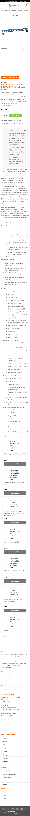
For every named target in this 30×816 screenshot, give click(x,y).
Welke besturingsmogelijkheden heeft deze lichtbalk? (15, 269)
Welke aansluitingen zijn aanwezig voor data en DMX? (16, 283)
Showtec (5, 738)
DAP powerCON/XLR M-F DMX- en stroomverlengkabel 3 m (14, 600)
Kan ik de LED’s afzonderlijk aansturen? (14, 264)
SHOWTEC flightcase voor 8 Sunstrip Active (14, 629)
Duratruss (6, 758)
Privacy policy (7, 777)
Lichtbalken (26, 10)
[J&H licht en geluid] (14, 5)
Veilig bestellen (7, 771)
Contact (5, 784)
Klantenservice (7, 781)
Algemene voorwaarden (9, 774)
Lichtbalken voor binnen (15, 12)
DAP (4, 745)
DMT (4, 748)
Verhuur (5, 792)
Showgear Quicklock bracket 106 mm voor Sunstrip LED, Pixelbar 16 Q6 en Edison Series (14, 513)
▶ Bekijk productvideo (10, 77)
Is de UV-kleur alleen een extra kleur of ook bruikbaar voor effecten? (16, 274)
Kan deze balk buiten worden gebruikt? (14, 278)
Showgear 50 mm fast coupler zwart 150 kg (14, 483)
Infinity (5, 751)
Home (2, 10)
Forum (4, 795)
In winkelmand (15, 115)
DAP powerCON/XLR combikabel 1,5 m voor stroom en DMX (14, 571)
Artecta (5, 741)
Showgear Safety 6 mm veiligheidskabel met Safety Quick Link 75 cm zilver (15, 453)
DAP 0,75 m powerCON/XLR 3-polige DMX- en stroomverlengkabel (14, 541)
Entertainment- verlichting (16, 10)
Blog (4, 798)
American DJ (6, 761)
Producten (7, 10)
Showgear (5, 755)
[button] (2, 5)
